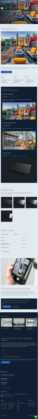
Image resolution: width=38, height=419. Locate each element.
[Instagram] (4, 388)
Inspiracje (17, 1)
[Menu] (8, 1)
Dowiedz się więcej (4, 19)
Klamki (10, 408)
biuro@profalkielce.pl (20, 394)
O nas (18, 404)
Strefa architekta (31, 404)
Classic (11, 96)
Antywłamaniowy (6, 125)
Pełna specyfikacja (5, 251)
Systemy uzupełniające (11, 406)
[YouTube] (9, 388)
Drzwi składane (11, 404)
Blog (18, 407)
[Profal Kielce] (4, 2)
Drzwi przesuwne (4, 404)
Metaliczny (14, 155)
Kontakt (18, 410)
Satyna (20, 155)
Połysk (25, 155)
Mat (9, 155)
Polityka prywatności (4, 415)
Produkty (12, 1)
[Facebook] (2, 388)
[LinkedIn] (7, 388)
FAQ (18, 408)
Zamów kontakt (5, 362)
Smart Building (3, 408)
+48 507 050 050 (6, 394)
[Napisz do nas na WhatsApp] (35, 416)
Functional (5, 96)
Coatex (4, 155)
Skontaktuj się (15, 306)
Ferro (16, 96)
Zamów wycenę (6, 306)
